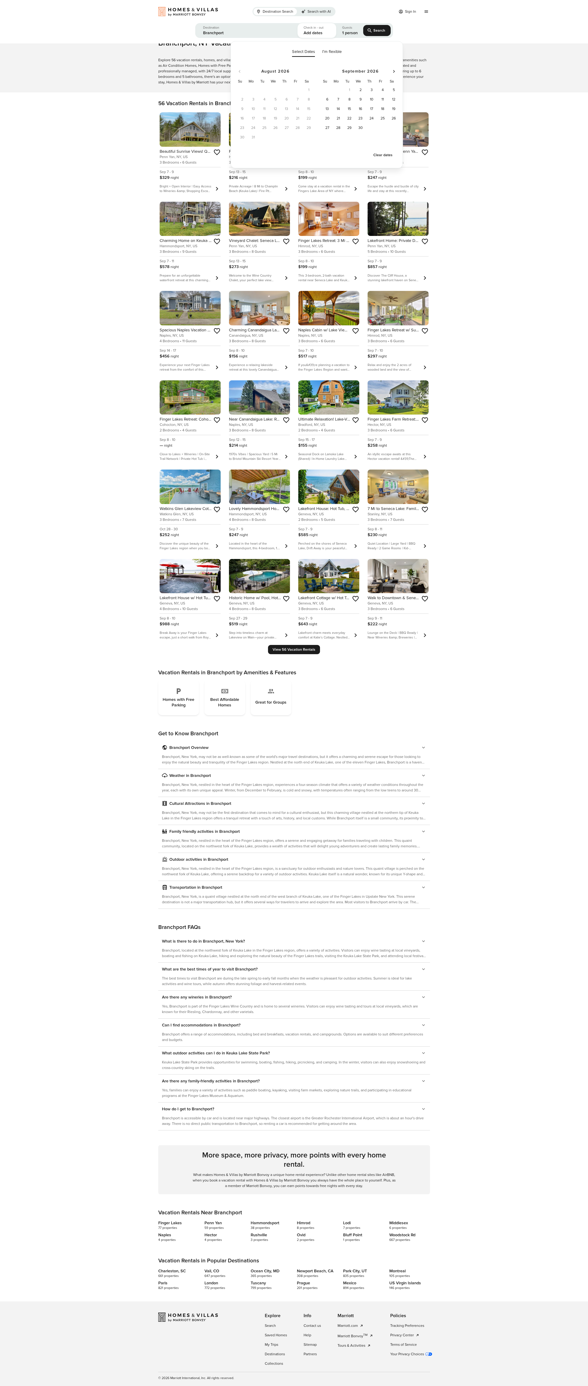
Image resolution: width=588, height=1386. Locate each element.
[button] (246, 30)
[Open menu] (426, 11)
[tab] (275, 11)
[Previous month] (239, 71)
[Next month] (394, 71)
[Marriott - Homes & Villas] (190, 11)
